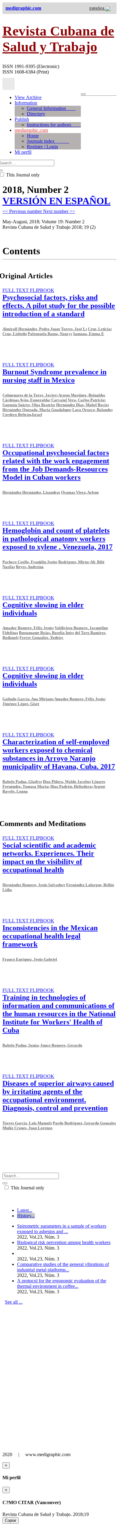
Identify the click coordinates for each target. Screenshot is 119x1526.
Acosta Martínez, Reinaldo (81, 395)
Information (26, 102)
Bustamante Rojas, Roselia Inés (46, 632)
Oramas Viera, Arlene (80, 492)
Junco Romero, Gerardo (61, 1045)
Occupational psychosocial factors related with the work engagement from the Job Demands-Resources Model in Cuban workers (55, 465)
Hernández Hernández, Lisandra (30, 492)
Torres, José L (73, 329)
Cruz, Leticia (99, 329)
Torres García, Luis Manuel (26, 1123)
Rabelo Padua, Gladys (21, 781)
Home (33, 135)
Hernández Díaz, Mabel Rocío (82, 405)
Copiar (10, 1520)
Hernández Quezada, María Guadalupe (36, 409)
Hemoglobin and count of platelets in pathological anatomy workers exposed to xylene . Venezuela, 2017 (57, 538)
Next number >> (59, 211)
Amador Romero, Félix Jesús (27, 628)
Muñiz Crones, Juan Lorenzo (27, 1128)
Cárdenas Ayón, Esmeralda (25, 400)
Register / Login (42, 146)
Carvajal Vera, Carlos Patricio (77, 400)
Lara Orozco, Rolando (91, 409)
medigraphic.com (31, 130)
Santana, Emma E (88, 333)
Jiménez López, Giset (20, 703)
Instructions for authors (54, 124)
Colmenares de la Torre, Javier (29, 395)
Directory (36, 113)
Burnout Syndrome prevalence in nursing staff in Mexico (54, 376)
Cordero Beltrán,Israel (22, 414)
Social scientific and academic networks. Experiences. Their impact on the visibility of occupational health (49, 857)
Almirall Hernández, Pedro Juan (30, 329)
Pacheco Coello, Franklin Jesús (29, 562)
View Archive (28, 97)
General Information (51, 108)
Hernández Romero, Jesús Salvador (33, 885)
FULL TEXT (16, 290)
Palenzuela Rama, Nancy (49, 333)
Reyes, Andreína (30, 566)
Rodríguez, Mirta (73, 562)
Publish (22, 119)
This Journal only (26, 1187)
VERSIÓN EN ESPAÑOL (56, 200)
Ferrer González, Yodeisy (41, 637)
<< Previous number (22, 211)
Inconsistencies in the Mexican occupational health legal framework (50, 936)
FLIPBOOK (42, 290)
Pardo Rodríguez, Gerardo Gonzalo (84, 1123)
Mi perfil (23, 152)
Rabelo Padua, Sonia (20, 1045)
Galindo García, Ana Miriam (27, 699)
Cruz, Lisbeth (14, 333)
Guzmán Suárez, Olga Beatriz (28, 405)
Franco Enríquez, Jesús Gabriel (29, 959)
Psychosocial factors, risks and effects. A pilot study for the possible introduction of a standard (58, 305)
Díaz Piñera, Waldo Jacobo (66, 781)
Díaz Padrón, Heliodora (71, 786)
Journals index (48, 141)
